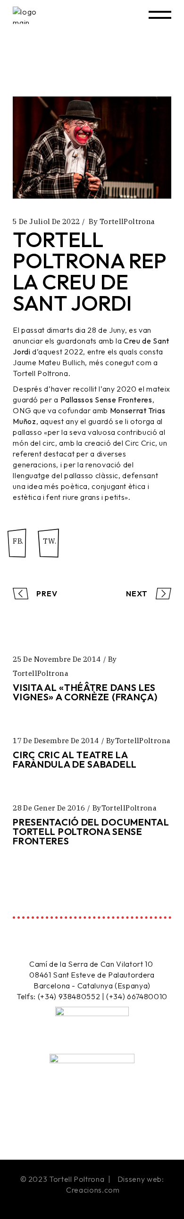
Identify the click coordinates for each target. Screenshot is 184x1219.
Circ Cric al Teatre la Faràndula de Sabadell (75, 759)
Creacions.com (92, 1190)
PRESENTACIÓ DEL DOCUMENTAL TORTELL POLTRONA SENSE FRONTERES (91, 831)
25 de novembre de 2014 (56, 659)
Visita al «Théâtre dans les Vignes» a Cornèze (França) (85, 692)
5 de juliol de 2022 (46, 221)
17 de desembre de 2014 (56, 740)
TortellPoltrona (127, 221)
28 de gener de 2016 (49, 807)
